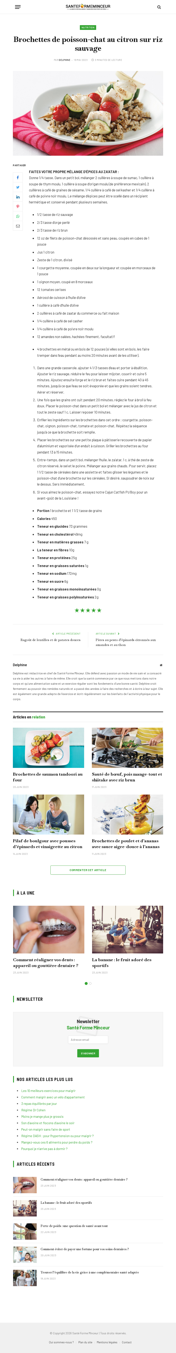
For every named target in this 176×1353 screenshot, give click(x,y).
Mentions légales (107, 1342)
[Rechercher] (158, 7)
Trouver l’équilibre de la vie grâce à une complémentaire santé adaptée (90, 1272)
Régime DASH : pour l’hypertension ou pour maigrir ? (57, 1136)
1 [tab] (86, 983)
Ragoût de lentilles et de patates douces (50, 640)
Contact (127, 1342)
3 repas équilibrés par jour (39, 1103)
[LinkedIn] (18, 197)
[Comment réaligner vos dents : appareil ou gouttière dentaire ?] (48, 929)
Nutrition (88, 27)
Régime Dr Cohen (33, 1110)
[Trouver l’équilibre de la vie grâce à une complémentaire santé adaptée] (25, 1278)
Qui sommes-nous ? (61, 1342)
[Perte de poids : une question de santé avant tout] (25, 1231)
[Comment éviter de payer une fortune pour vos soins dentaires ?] (25, 1255)
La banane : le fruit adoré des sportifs (121, 962)
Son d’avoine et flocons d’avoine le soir (47, 1123)
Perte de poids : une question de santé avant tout (74, 1226)
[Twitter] (18, 187)
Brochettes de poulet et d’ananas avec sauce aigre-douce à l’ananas (125, 843)
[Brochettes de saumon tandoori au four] (48, 748)
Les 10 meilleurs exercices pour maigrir (48, 1091)
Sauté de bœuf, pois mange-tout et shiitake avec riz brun (127, 777)
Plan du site (85, 1342)
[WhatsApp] (18, 216)
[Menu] (18, 7)
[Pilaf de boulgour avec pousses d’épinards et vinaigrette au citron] (48, 815)
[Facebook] (18, 177)
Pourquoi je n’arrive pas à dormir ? (44, 1149)
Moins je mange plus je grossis (42, 1116)
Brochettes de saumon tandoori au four (48, 777)
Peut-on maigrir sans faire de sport (45, 1129)
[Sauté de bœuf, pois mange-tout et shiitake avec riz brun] (127, 748)
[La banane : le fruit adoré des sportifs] (127, 929)
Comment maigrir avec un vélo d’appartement (53, 1097)
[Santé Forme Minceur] (88, 7)
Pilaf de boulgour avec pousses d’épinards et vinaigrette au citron (47, 843)
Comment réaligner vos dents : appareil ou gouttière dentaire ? (45, 962)
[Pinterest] (18, 206)
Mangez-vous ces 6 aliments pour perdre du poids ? (57, 1142)
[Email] (18, 226)
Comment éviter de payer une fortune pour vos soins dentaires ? (85, 1249)
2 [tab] (90, 983)
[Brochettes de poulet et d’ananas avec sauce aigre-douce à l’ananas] (127, 815)
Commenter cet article (88, 870)
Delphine (64, 59)
